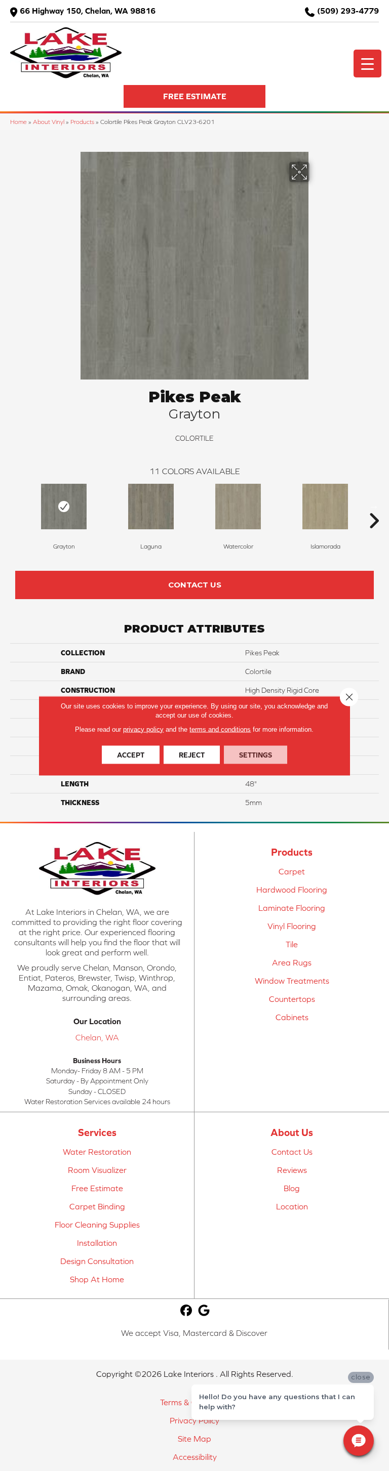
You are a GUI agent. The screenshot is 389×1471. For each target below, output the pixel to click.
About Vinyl (48, 121)
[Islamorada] (325, 506)
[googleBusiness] (204, 1311)
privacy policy (143, 729)
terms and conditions (220, 729)
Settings (255, 754)
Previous (15, 505)
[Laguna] (150, 506)
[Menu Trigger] (367, 63)
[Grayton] (63, 506)
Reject (192, 754)
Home (18, 121)
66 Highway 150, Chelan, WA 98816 (87, 10)
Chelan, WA (97, 1037)
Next (373, 505)
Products (82, 121)
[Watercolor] (238, 506)
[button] (194, 96)
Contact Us (194, 585)
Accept (130, 754)
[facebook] (186, 1311)
